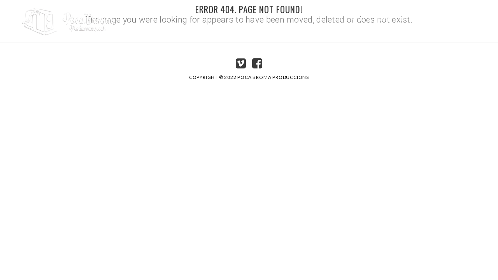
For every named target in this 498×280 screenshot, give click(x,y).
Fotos (385, 19)
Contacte (463, 19)
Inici (343, 19)
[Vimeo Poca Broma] (241, 65)
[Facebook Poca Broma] (257, 65)
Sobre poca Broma (421, 19)
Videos (363, 19)
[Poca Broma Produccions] (68, 18)
